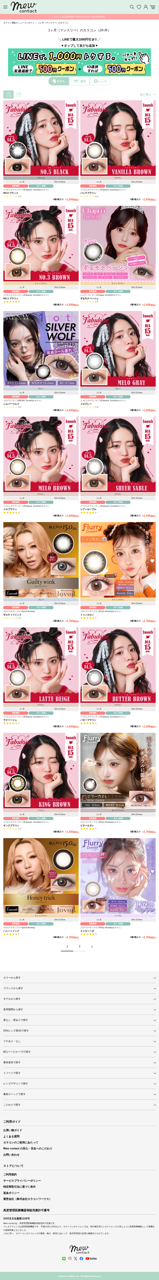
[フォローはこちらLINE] (64, 1258)
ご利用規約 (10, 1174)
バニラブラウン (88, 193)
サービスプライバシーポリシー (22, 1180)
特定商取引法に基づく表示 (19, 1186)
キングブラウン (11, 825)
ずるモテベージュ (89, 298)
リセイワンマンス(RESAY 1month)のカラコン (22, 401)
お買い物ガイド (12, 1130)
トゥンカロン (87, 614)
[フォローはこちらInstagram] (69, 1258)
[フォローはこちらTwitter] (75, 1258)
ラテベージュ (10, 720)
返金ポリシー (11, 1192)
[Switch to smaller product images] (8, 94)
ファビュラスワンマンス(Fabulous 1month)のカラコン (26, 190)
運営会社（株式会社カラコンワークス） (27, 1198)
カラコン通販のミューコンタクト (18, 23)
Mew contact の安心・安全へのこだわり (27, 1148)
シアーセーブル (88, 509)
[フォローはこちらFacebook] (81, 1258)
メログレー (86, 404)
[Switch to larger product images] (19, 94)
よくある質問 (11, 1136)
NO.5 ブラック (10, 193)
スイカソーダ (87, 931)
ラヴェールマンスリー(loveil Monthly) (19, 611)
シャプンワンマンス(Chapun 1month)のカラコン (100, 295)
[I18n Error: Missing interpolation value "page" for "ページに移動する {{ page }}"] (92, 946)
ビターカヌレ (87, 825)
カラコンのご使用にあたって (20, 1142)
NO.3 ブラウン (10, 298)
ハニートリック (11, 931)
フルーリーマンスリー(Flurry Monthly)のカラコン (101, 611)
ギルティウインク (12, 614)
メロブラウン (10, 509)
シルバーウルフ (11, 404)
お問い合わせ (11, 1154)
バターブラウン (88, 720)
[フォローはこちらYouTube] (91, 1258)
